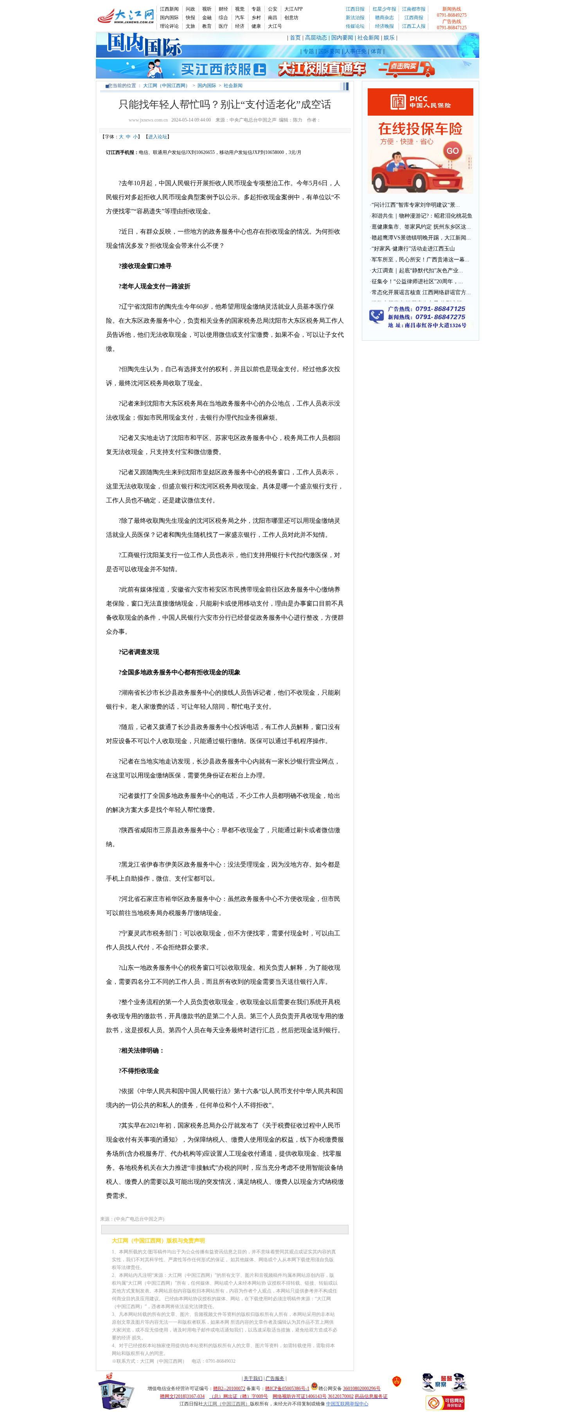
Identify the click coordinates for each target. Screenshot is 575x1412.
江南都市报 (414, 9)
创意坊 (291, 17)
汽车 (239, 17)
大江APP (293, 9)
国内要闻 (342, 38)
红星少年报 (384, 9)
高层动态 (316, 38)
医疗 (223, 26)
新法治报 (355, 17)
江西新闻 (169, 9)
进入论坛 (157, 136)
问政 (190, 9)
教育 (207, 26)
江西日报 (355, 9)
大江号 (275, 26)
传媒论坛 (355, 26)
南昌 (272, 17)
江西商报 (413, 17)
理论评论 (169, 26)
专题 (256, 9)
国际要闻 (329, 51)
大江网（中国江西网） (166, 85)
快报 (190, 17)
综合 (223, 17)
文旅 (190, 26)
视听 (207, 9)
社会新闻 (368, 38)
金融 (207, 17)
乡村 (256, 17)
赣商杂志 (384, 17)
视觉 (239, 9)
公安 (272, 9)
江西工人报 (414, 26)
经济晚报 (384, 26)
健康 (256, 26)
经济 (239, 26)
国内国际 (169, 17)
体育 (376, 51)
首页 (295, 38)
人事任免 (356, 51)
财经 (223, 9)
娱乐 (389, 38)
